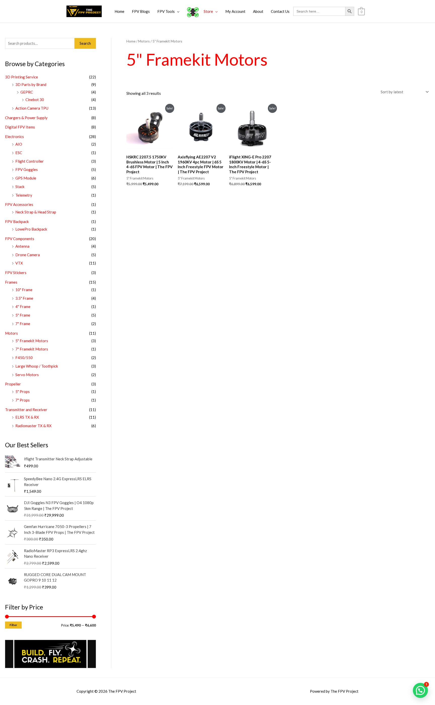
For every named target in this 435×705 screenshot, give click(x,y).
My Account (235, 11)
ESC (18, 152)
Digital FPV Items (20, 127)
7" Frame (22, 323)
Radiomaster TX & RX (33, 425)
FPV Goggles (26, 169)
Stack (19, 186)
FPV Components (19, 238)
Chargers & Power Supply (26, 117)
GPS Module (25, 178)
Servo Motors (27, 374)
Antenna (22, 246)
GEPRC (26, 92)
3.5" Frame (24, 298)
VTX (19, 263)
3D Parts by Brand (30, 84)
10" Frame (23, 289)
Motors (11, 333)
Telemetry (23, 195)
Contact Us (280, 11)
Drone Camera (27, 254)
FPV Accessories (19, 204)
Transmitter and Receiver (26, 409)
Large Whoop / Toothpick (36, 366)
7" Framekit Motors (31, 349)
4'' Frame (22, 306)
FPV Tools (166, 11)
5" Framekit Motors (31, 340)
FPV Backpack (17, 221)
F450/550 (24, 357)
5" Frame (22, 315)
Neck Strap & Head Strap (35, 212)
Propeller (13, 384)
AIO (18, 144)
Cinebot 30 (34, 99)
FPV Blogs (141, 11)
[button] (420, 690)
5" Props (22, 391)
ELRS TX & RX (27, 417)
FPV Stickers (15, 272)
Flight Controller (29, 161)
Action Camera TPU (31, 108)
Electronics (14, 136)
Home (119, 11)
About (258, 11)
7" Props (22, 400)
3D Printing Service (21, 77)
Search (85, 43)
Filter (13, 625)
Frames (11, 282)
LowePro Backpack (31, 229)
